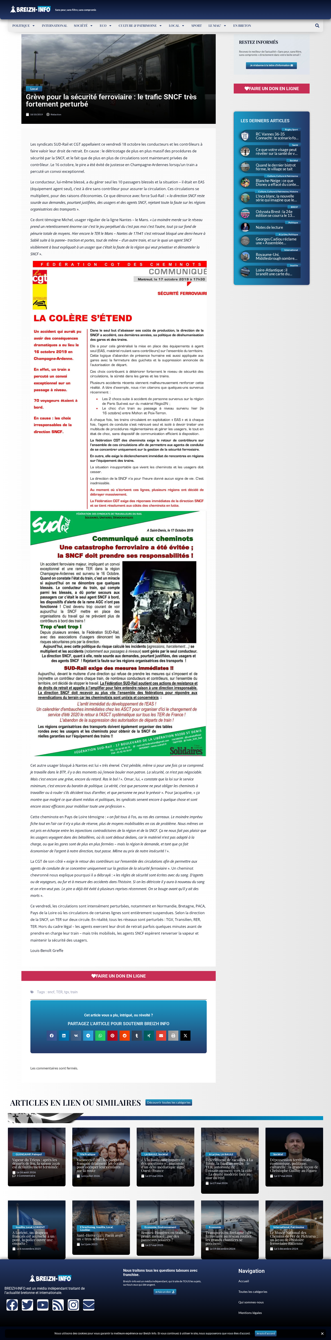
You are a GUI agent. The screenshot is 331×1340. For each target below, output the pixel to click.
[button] (317, 25)
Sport (196, 25)
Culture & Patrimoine (138, 25)
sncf (51, 992)
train (74, 992)
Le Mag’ (215, 25)
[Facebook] (12, 1305)
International (54, 25)
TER (59, 992)
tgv (66, 992)
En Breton (242, 25)
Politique (21, 25)
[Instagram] (73, 1305)
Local (174, 25)
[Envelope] (88, 1305)
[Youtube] (42, 1305)
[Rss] (58, 1305)
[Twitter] (27, 1305)
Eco (103, 25)
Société (81, 25)
